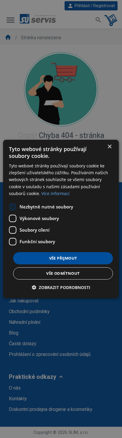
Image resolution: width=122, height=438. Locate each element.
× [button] (109, 147)
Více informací (55, 193)
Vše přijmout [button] (63, 258)
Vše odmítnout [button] (63, 273)
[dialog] (61, 219)
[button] (61, 287)
